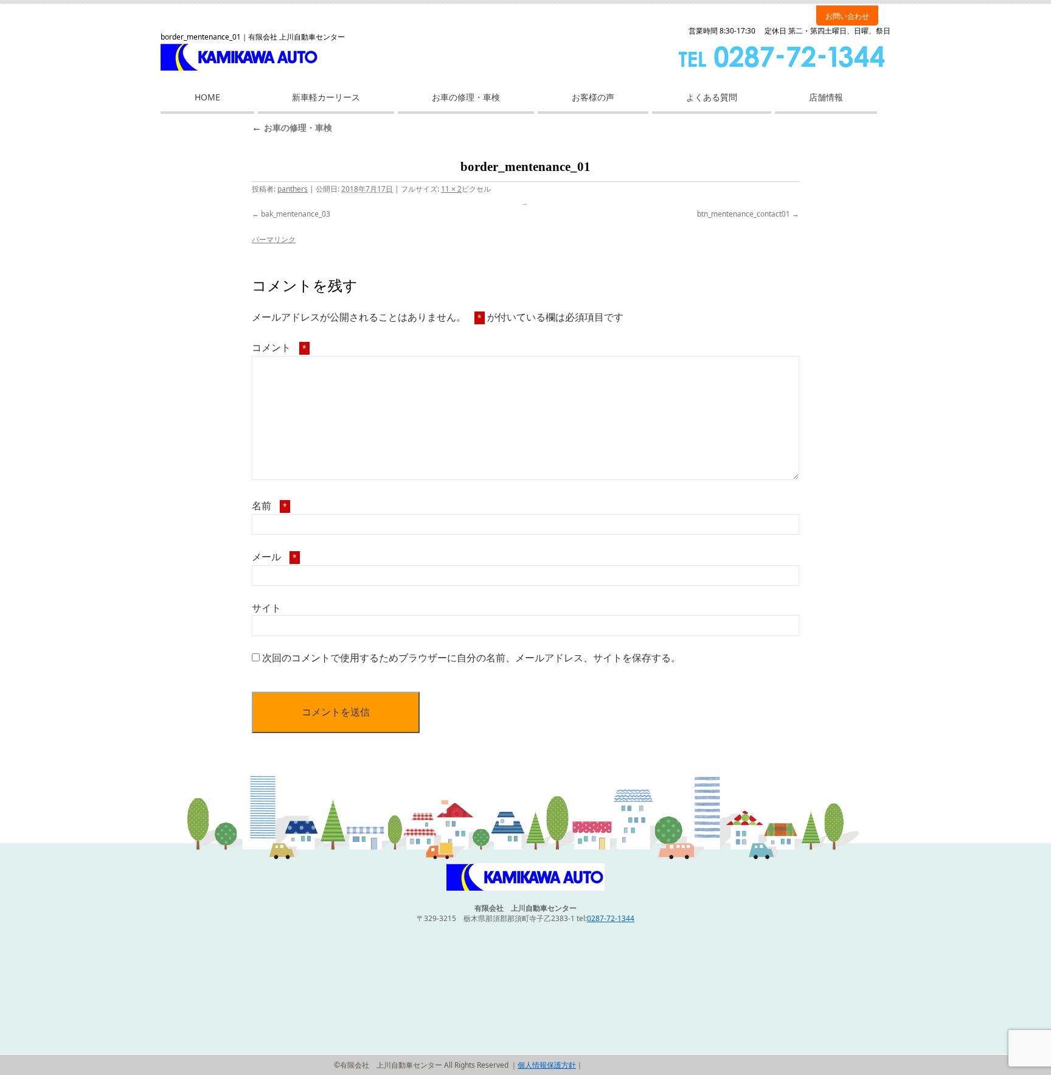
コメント (279, 347)
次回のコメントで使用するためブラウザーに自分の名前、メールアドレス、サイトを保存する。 (471, 657)
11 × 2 (451, 189)
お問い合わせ (847, 16)
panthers (292, 189)
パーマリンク (274, 239)
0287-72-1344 (610, 918)
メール (274, 556)
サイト (266, 607)
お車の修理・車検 (466, 97)
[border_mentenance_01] (525, 204)
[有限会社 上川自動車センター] (525, 888)
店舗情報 (826, 97)
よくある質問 (711, 97)
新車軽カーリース (326, 97)
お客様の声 (593, 97)
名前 (269, 505)
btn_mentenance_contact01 (743, 214)
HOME (207, 97)
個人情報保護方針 (547, 1065)
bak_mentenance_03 (295, 214)
